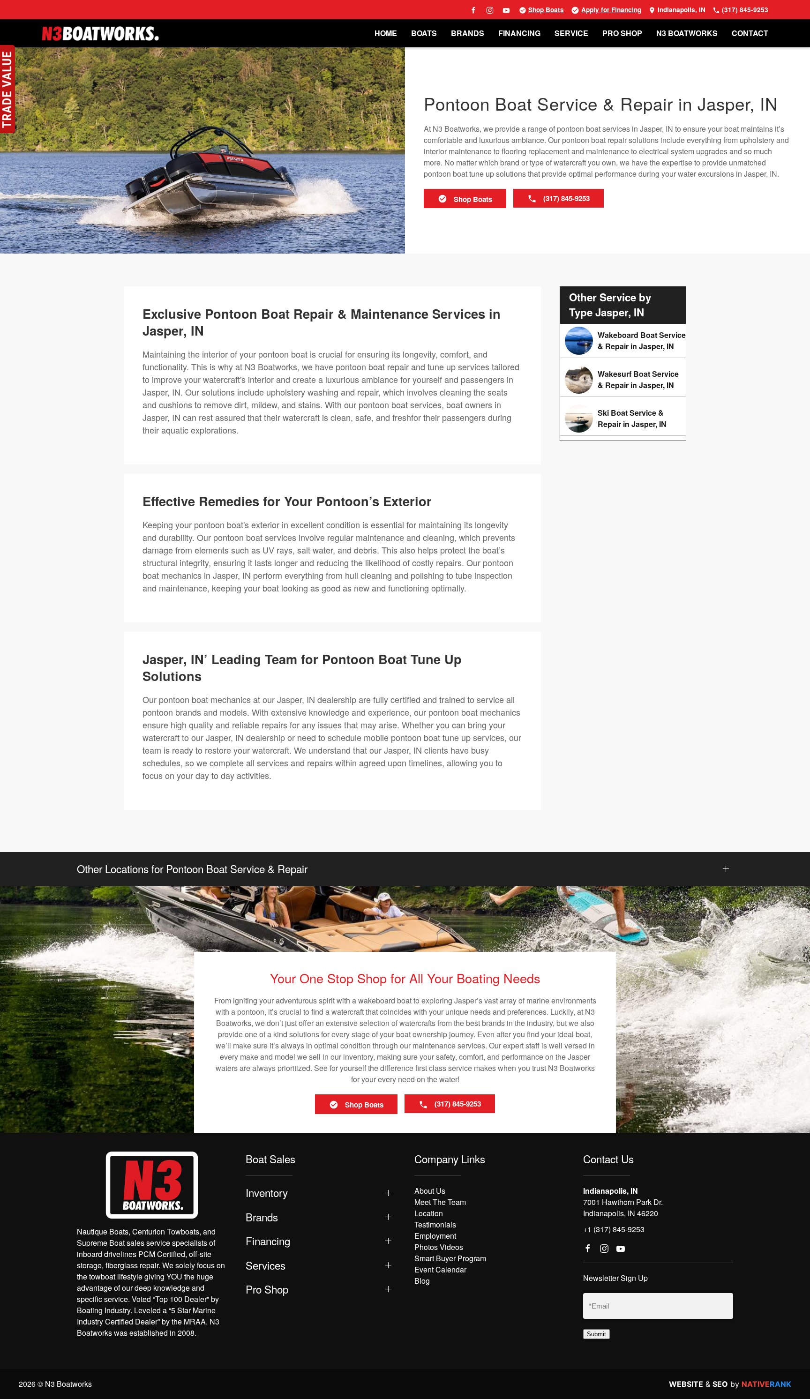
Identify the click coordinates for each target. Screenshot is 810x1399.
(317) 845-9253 (744, 9)
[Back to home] (100, 33)
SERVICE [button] (571, 33)
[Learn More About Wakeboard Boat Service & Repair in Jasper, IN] (623, 341)
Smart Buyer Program (450, 1258)
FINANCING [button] (519, 33)
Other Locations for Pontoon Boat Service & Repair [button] (192, 868)
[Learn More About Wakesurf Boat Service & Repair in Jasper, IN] (623, 380)
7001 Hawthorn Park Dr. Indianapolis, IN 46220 (623, 1208)
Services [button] (265, 1265)
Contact (750, 33)
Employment (435, 1235)
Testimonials (435, 1224)
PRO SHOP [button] (622, 33)
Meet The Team (440, 1202)
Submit (596, 1334)
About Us (429, 1190)
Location (428, 1213)
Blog (422, 1280)
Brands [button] (262, 1217)
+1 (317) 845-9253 (614, 1229)
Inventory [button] (267, 1192)
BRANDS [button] (467, 33)
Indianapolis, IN (680, 9)
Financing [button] (268, 1241)
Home (386, 33)
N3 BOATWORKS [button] (687, 33)
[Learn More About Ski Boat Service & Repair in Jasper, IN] (623, 418)
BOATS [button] (424, 33)
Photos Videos (438, 1247)
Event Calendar (440, 1269)
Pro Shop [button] (267, 1289)
